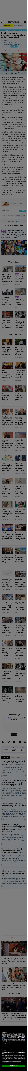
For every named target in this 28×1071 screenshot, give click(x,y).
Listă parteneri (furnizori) (5, 1062)
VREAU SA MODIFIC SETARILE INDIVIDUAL (13, 1068)
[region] (13, 1048)
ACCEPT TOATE (13, 1065)
